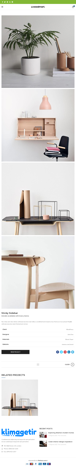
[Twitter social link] (5, 2)
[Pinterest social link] (7, 2)
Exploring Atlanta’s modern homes (61, 433)
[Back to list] (38, 364)
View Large (36, 381)
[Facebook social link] (2, 2)
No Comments (62, 435)
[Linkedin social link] (10, 2)
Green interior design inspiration (60, 442)
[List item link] (19, 449)
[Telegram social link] (12, 2)
